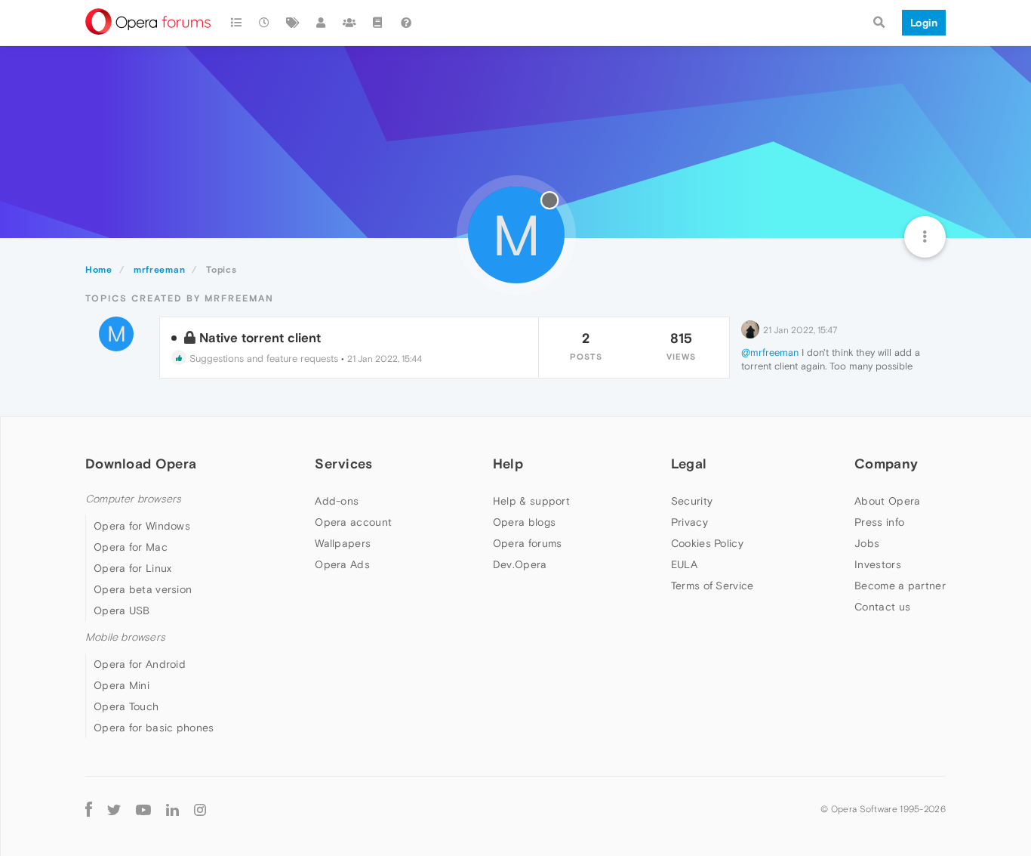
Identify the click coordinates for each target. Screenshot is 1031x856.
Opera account (353, 522)
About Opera (887, 501)
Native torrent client (260, 337)
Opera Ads (342, 564)
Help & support (531, 501)
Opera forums (527, 543)
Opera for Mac (131, 547)
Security (691, 501)
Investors (877, 564)
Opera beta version (143, 589)
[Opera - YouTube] (143, 808)
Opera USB (122, 610)
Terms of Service (712, 585)
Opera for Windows (142, 526)
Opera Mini (121, 685)
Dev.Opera (520, 564)
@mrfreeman (770, 352)
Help (508, 463)
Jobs (866, 543)
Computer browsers (133, 499)
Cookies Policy (707, 543)
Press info (879, 522)
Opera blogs (524, 522)
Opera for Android (140, 664)
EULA (684, 564)
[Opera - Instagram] (200, 808)
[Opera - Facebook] (89, 808)
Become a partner (900, 585)
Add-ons (337, 501)
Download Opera (140, 463)
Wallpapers (343, 543)
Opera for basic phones (154, 728)
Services (343, 463)
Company (886, 463)
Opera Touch (126, 706)
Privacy (689, 522)
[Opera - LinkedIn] (172, 808)
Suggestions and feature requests (262, 358)
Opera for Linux (133, 568)
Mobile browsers (125, 637)
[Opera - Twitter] (114, 808)
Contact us (882, 607)
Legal (689, 463)
